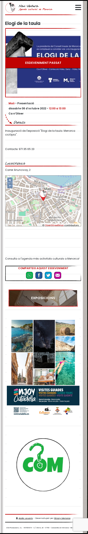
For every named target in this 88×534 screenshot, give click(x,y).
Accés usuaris (26, 518)
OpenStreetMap (54, 225)
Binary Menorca (62, 518)
